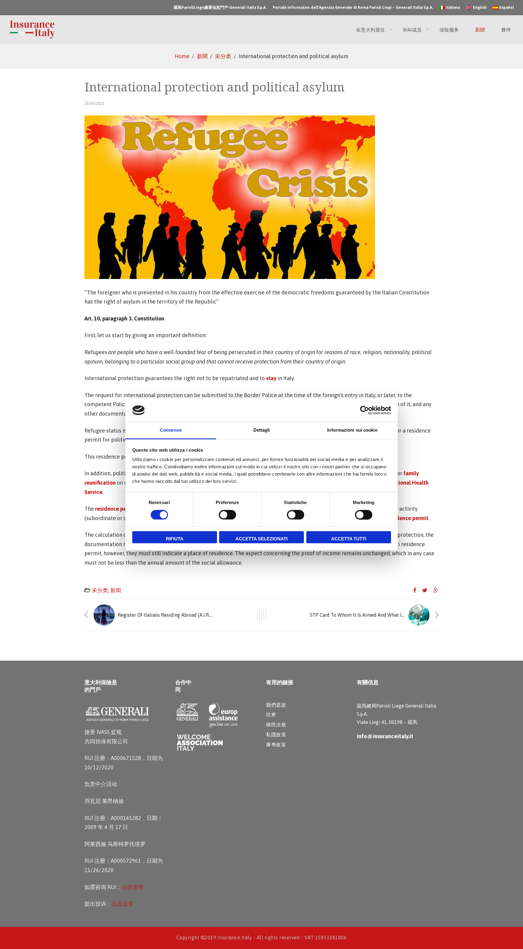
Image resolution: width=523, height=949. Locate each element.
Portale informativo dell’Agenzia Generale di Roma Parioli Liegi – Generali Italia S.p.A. (353, 7)
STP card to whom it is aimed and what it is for (363, 615)
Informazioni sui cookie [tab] (352, 430)
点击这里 (132, 887)
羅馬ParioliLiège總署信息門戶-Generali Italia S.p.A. (220, 7)
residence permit (115, 509)
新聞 (480, 29)
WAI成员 (412, 29)
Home (182, 56)
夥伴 (506, 29)
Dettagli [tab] (261, 430)
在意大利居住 (370, 29)
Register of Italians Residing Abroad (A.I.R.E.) (166, 615)
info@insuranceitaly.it (385, 736)
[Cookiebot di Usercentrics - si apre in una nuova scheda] (364, 410)
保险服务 (449, 29)
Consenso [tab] (171, 430)
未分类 (223, 56)
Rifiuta (174, 539)
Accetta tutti (348, 539)
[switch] (227, 514)
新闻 (115, 590)
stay (271, 378)
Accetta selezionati (261, 539)
